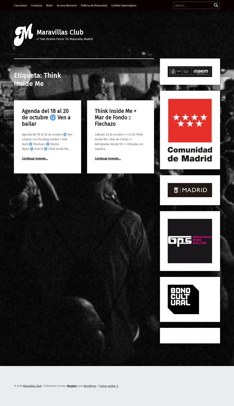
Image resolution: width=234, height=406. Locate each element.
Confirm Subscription (123, 5)
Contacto (36, 5)
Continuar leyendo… (35, 158)
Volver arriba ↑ (108, 385)
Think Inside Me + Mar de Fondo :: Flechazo (115, 117)
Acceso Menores (67, 5)
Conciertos (20, 5)
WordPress (90, 385)
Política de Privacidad (94, 5)
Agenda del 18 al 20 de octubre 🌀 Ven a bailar (46, 117)
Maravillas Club (60, 32)
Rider (49, 5)
